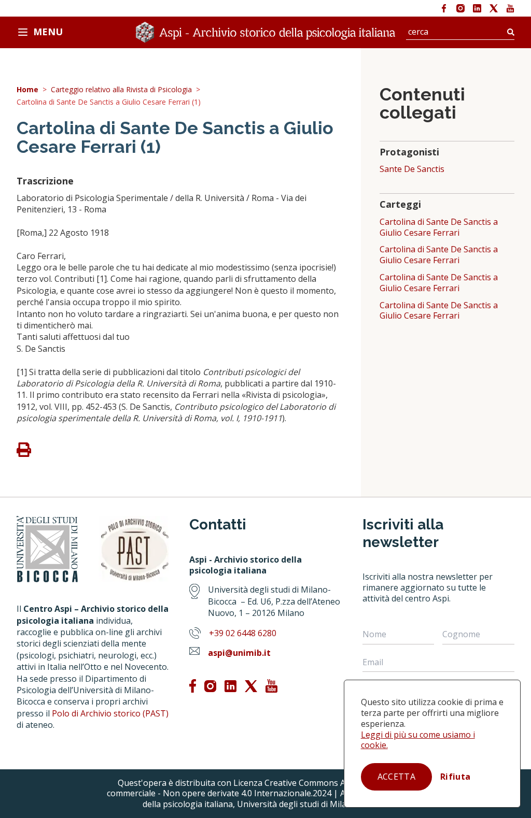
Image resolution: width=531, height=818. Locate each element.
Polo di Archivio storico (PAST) (110, 713)
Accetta (396, 776)
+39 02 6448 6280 (242, 633)
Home (27, 89)
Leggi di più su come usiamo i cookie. (418, 740)
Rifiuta (455, 776)
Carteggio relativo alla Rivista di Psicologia (121, 89)
